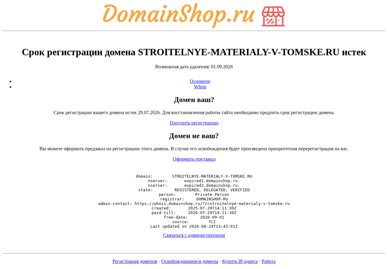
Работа (269, 261)
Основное (200, 81)
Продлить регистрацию (194, 122)
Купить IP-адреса (240, 261)
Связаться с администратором (194, 235)
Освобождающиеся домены (189, 261)
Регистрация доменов (134, 261)
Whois (200, 86)
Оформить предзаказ (194, 159)
